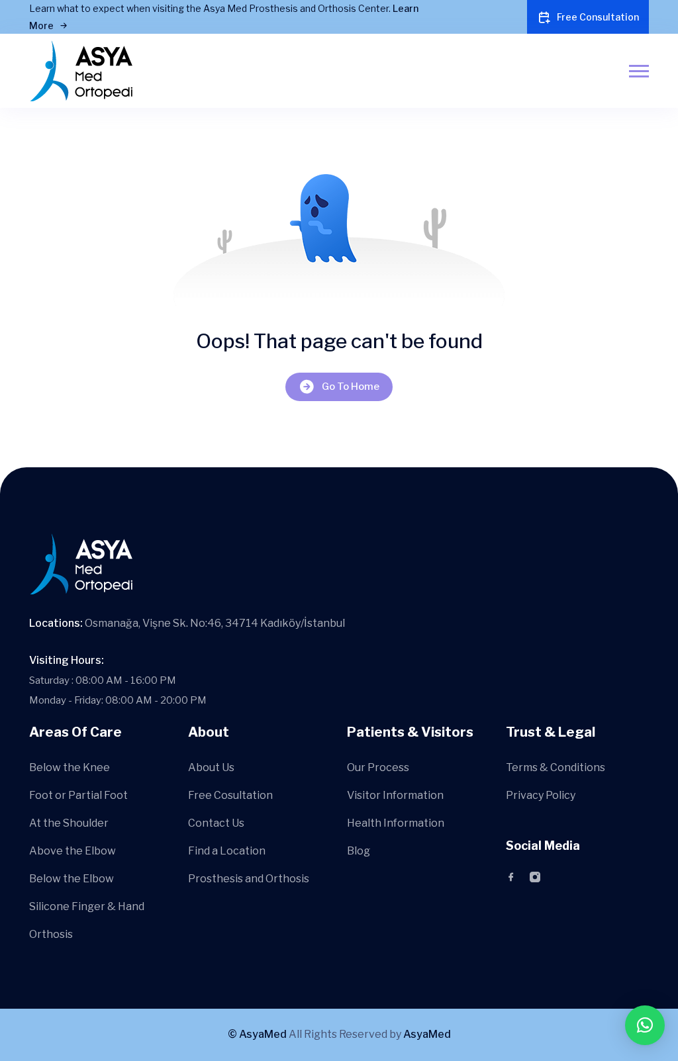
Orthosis (51, 934)
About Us (211, 767)
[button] (645, 1025)
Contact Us (216, 823)
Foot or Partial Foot (78, 795)
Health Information (395, 823)
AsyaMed (427, 1034)
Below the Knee (69, 767)
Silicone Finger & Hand (86, 906)
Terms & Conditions (555, 767)
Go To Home (350, 386)
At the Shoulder (69, 823)
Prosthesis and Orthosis (248, 878)
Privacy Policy (540, 795)
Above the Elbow (72, 851)
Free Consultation (598, 17)
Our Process (378, 767)
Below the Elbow (71, 878)
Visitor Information (395, 795)
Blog (358, 851)
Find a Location (227, 851)
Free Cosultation (230, 795)
